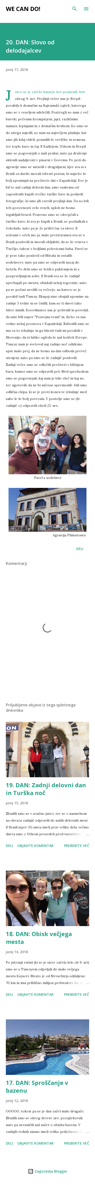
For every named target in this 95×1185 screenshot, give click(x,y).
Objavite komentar (35, 845)
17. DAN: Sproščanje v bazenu (37, 1086)
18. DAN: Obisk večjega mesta (39, 938)
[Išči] (74, 9)
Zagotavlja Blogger (50, 1171)
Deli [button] (79, 548)
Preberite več (76, 845)
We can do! (23, 9)
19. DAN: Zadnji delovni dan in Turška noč (46, 789)
